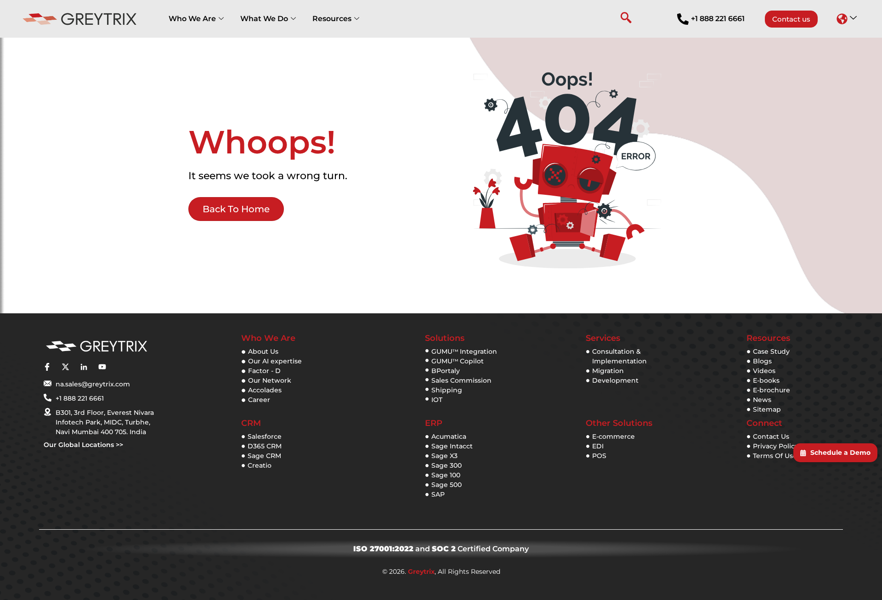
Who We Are (192, 18)
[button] (846, 19)
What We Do (264, 18)
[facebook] (47, 367)
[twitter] (65, 367)
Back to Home (236, 209)
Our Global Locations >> (83, 445)
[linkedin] (83, 367)
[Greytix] (96, 347)
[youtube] (102, 367)
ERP (433, 423)
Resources (331, 18)
